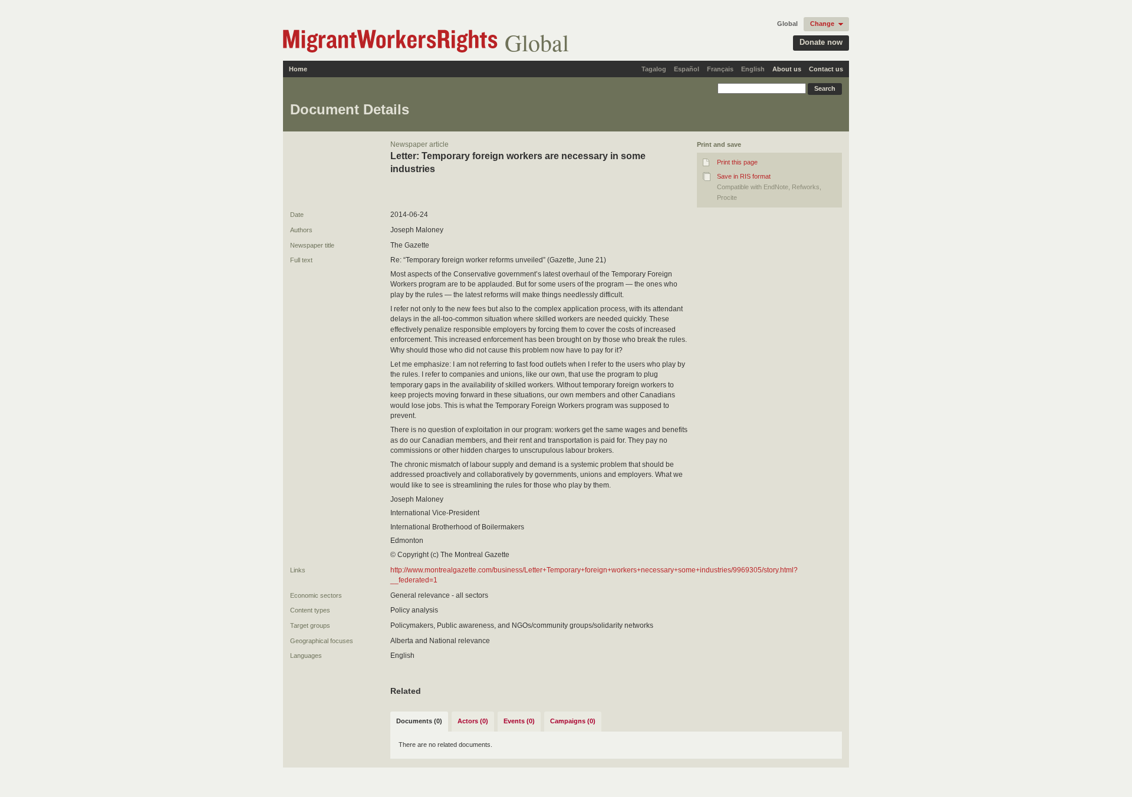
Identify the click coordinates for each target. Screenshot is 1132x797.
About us (786, 69)
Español (686, 69)
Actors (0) (473, 720)
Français (720, 69)
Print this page (737, 162)
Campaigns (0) (572, 720)
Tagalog (653, 69)
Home (298, 69)
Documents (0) (419, 720)
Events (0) (519, 720)
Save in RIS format (744, 176)
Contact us (826, 69)
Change (822, 23)
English (753, 69)
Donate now (821, 42)
